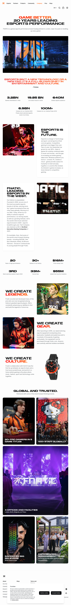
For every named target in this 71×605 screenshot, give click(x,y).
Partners (15, 3)
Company (39, 3)
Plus (46, 3)
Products (22, 3)
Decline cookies (44, 593)
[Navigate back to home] (4, 576)
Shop (50, 3)
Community (31, 3)
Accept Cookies (56, 593)
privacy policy (15, 600)
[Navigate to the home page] (3, 3)
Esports (9, 3)
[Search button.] (59, 7)
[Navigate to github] (66, 593)
